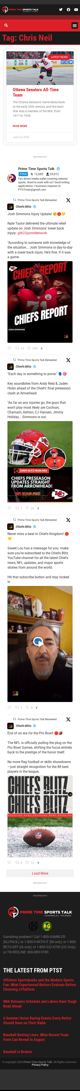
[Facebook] (68, 9)
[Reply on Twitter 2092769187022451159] (10, 508)
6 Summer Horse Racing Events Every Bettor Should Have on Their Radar (37, 1020)
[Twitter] (61, 9)
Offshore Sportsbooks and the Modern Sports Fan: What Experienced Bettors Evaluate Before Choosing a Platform (39, 984)
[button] (74, 25)
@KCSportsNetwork (32, 233)
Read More (20, 126)
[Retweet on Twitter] (14, 199)
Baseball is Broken (17, 1051)
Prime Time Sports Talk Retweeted (37, 200)
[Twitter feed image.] (40, 302)
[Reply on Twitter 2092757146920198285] (10, 708)
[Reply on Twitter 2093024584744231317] (10, 349)
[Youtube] (76, 9)
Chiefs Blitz (23, 206)
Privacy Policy (40, 1064)
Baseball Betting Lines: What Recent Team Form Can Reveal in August (35, 1037)
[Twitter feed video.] (40, 644)
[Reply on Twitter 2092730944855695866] (10, 863)
